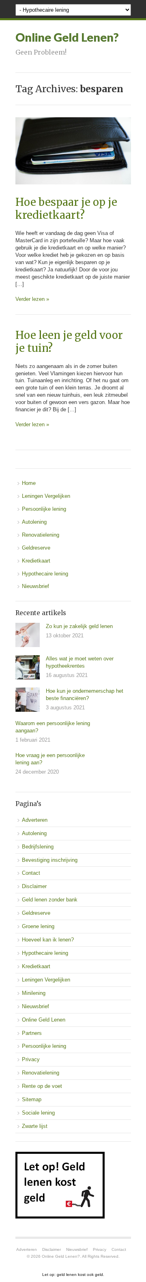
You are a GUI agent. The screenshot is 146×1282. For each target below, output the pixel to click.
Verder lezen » (32, 299)
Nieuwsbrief (35, 586)
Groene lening (38, 926)
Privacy (31, 1059)
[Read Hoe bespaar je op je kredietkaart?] (73, 193)
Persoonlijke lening (44, 509)
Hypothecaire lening (45, 574)
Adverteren (34, 820)
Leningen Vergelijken (46, 496)
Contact (31, 873)
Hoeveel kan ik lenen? (48, 940)
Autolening (34, 522)
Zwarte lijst (34, 1126)
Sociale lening (38, 1113)
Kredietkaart (36, 561)
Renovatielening (40, 535)
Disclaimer (34, 886)
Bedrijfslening (38, 847)
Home (29, 483)
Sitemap (31, 1099)
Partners (32, 1033)
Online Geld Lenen (43, 1020)
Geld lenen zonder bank (49, 900)
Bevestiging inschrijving (49, 860)
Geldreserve (36, 548)
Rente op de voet (42, 1086)
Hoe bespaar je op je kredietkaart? (66, 209)
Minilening (33, 993)
